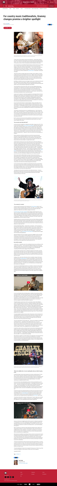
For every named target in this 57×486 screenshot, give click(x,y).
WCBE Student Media (35, 8)
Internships (32, 474)
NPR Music (18, 454)
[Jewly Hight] (16, 462)
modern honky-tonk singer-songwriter (20, 211)
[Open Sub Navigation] (8, 8)
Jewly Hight (7, 23)
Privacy (43, 472)
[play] (3, 6)
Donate (52, 2)
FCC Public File (44, 474)
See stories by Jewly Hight (23, 463)
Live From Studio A (28, 8)
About (22, 8)
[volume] (6, 6)
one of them (35, 395)
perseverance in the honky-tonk (27, 231)
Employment (33, 472)
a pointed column (31, 70)
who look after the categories (29, 125)
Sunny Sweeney (34, 206)
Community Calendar (43, 8)
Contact (21, 474)
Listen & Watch (5, 8)
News (10, 8)
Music (14, 8)
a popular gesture (23, 258)
